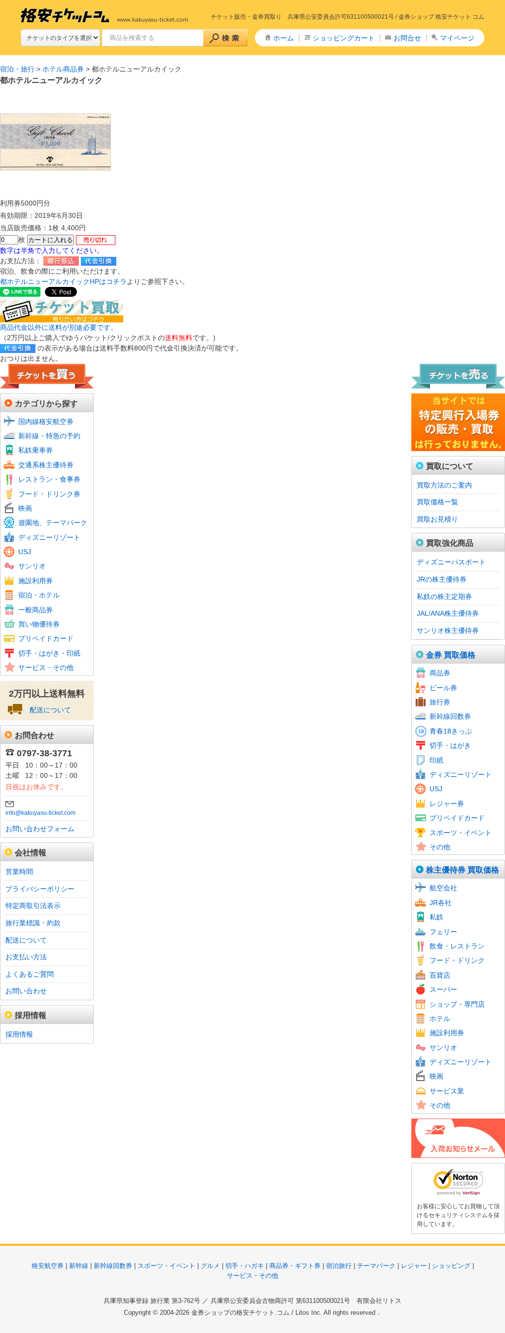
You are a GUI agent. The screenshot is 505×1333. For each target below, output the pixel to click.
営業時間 (19, 872)
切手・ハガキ (244, 1265)
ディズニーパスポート (451, 562)
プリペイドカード (45, 638)
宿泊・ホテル (39, 595)
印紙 (436, 760)
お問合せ (407, 38)
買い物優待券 (39, 624)
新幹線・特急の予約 (49, 436)
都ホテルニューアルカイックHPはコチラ (63, 281)
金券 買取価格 (450, 655)
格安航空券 (48, 1265)
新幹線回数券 (450, 716)
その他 (440, 847)
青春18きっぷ (451, 731)
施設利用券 (35, 581)
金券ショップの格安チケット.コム (240, 1312)
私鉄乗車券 (35, 450)
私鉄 (436, 917)
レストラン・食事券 (49, 479)
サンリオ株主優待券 (448, 630)
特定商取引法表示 (33, 906)
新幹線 (78, 1265)
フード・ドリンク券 (49, 494)
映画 (25, 508)
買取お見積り (437, 519)
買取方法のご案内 (444, 485)
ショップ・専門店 (457, 1004)
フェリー (443, 932)
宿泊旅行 (339, 1265)
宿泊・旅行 (17, 69)
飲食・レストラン (457, 946)
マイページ (457, 38)
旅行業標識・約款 (33, 923)
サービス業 (447, 1091)
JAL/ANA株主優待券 (448, 613)
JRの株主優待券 (442, 579)
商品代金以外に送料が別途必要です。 (58, 327)
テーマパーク (376, 1265)
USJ (24, 552)
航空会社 (443, 888)
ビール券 (443, 688)
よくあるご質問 (29, 974)
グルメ (210, 1265)
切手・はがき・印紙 (49, 653)
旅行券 (440, 702)
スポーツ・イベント (461, 833)
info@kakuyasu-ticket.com (40, 812)
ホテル (440, 1018)
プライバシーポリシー (39, 889)
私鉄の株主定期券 (444, 596)
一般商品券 (35, 610)
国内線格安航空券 (45, 421)
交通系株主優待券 (45, 465)
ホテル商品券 (63, 69)
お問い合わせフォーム (39, 829)
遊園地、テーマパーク (52, 522)
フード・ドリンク (457, 960)
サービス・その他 (45, 667)
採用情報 (19, 1034)
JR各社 (441, 903)
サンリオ (32, 566)
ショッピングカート (344, 38)
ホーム (283, 38)
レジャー (414, 1265)
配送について (50, 710)
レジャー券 (447, 803)
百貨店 (440, 975)
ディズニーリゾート (49, 537)
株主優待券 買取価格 (462, 870)
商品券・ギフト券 (295, 1265)
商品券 (440, 673)
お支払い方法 (26, 957)
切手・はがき (450, 745)
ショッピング (451, 1265)
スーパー (443, 989)
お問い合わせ (26, 991)
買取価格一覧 (437, 502)
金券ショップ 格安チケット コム (441, 16)
